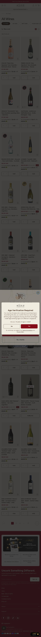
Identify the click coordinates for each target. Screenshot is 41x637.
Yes (29, 326)
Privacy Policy (20, 331)
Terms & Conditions (27, 330)
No (12, 326)
